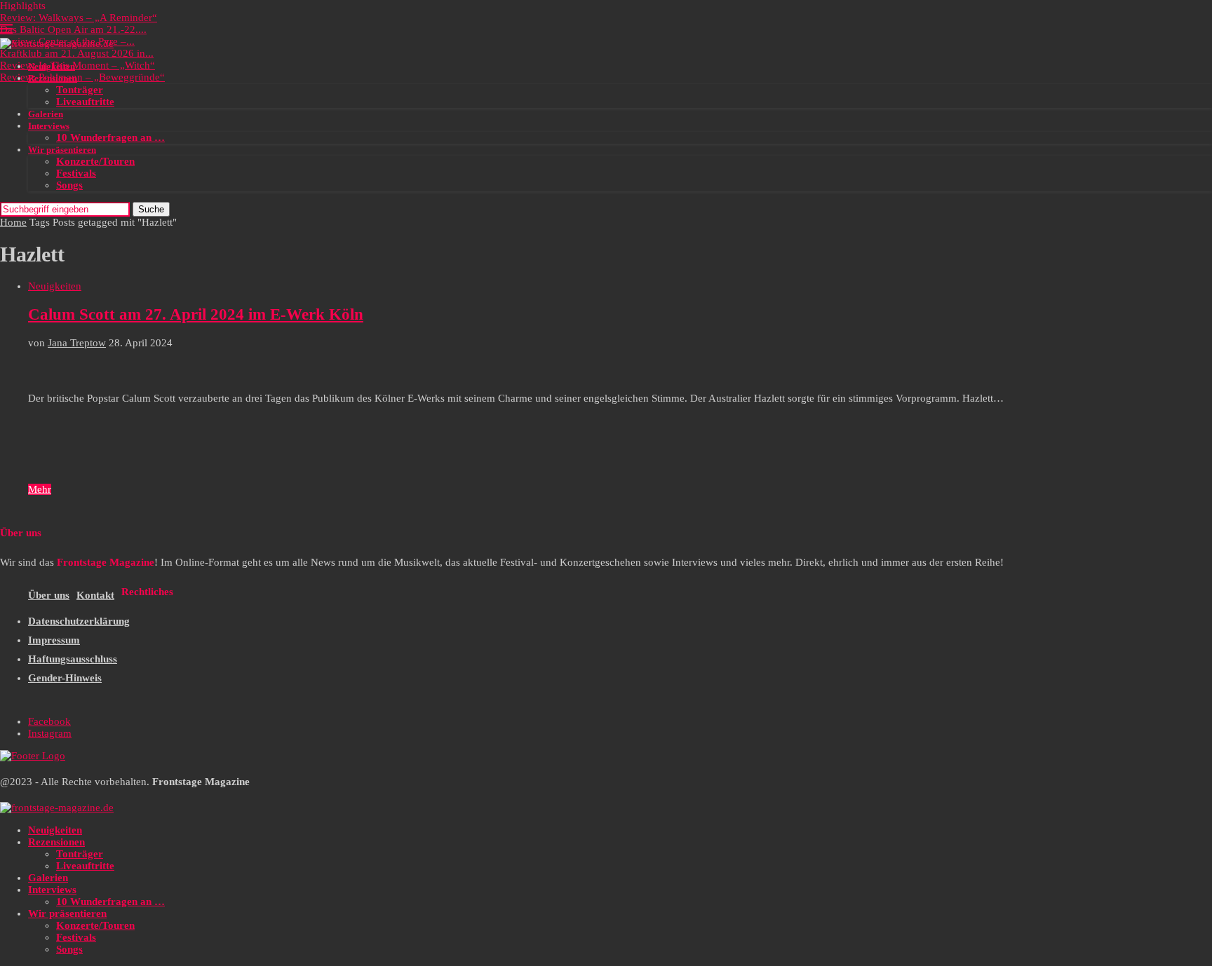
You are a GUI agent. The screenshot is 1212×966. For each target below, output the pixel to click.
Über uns (48, 595)
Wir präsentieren (62, 149)
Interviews (48, 126)
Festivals (76, 173)
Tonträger (79, 89)
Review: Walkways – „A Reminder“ (78, 17)
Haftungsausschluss (72, 659)
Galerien (45, 114)
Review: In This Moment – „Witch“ (77, 65)
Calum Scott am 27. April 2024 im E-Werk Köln (195, 314)
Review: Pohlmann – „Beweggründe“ (82, 77)
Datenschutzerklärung (79, 621)
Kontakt (95, 595)
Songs (69, 185)
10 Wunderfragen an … (110, 137)
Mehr (39, 489)
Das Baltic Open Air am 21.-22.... (73, 29)
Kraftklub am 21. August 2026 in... (77, 53)
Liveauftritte (85, 101)
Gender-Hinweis (65, 677)
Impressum (54, 640)
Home (13, 222)
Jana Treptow (77, 342)
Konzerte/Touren (95, 161)
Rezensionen (52, 78)
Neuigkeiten (51, 66)
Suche (151, 209)
